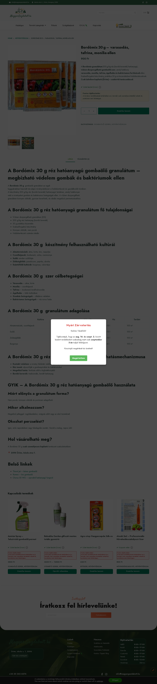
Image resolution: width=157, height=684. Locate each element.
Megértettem (78, 358)
